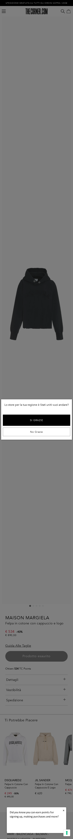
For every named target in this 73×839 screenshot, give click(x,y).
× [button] (63, 810)
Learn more (22, 826)
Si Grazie (36, 420)
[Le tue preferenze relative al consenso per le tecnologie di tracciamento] (66, 832)
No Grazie (36, 432)
